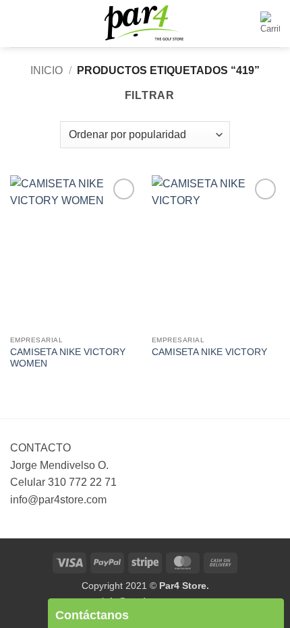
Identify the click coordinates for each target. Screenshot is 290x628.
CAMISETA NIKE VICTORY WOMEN (67, 358)
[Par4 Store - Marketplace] (145, 24)
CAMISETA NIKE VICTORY (209, 352)
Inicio (46, 70)
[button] (18, 23)
